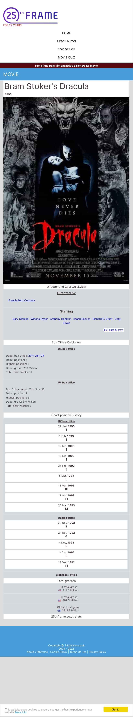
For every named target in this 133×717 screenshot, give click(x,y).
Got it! (115, 709)
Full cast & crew (113, 329)
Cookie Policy (59, 651)
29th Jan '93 (36, 355)
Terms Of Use (78, 651)
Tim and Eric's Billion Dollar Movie (76, 65)
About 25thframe (38, 651)
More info (20, 712)
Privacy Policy (97, 651)
